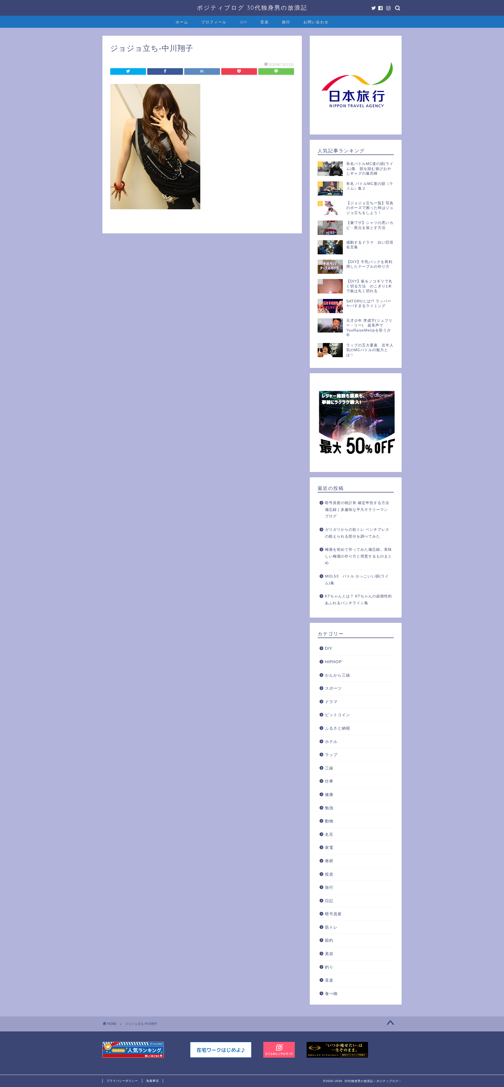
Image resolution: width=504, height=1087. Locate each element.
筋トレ (331, 927)
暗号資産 (333, 914)
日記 (329, 900)
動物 (329, 821)
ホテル (331, 741)
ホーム (182, 22)
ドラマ (331, 701)
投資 (329, 874)
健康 (329, 794)
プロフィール (214, 22)
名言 (329, 834)
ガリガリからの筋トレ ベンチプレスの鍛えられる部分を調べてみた (357, 533)
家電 (329, 847)
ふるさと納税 (337, 728)
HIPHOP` (334, 662)
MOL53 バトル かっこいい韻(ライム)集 (357, 579)
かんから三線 (337, 675)
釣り (329, 967)
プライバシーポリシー (122, 1080)
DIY (243, 22)
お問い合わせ (316, 22)
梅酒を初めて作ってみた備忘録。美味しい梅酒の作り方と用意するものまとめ (358, 556)
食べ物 (331, 993)
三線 (329, 768)
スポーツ (333, 688)
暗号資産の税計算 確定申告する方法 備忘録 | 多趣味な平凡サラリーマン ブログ (357, 509)
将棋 (329, 861)
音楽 (264, 22)
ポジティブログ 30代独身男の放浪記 (252, 7)
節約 (329, 940)
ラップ (331, 754)
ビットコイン (337, 715)
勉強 (329, 808)
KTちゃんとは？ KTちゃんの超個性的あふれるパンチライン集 (358, 599)
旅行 (286, 22)
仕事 (329, 781)
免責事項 (152, 1080)
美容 (329, 953)
